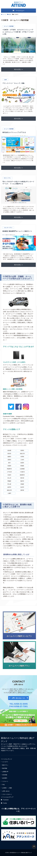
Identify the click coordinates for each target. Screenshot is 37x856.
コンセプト (5, 761)
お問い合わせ (5, 791)
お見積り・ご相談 (7, 788)
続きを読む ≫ (18, 69)
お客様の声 (5, 771)
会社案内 (4, 778)
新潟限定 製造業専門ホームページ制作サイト (17, 231)
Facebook (6, 799)
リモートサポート (7, 794)
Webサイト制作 (6, 748)
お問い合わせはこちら (18, 698)
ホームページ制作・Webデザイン (11, 744)
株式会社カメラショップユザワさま (14, 132)
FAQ (3, 784)
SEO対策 (15, 748)
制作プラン (5, 765)
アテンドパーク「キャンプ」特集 (13, 83)
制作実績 (4, 768)
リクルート (5, 781)
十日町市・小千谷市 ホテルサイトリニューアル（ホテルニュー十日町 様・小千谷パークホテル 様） (18, 32)
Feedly (5, 803)
